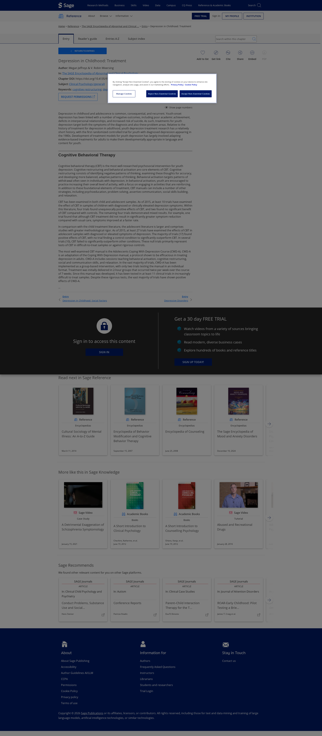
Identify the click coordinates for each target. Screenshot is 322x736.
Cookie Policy (191, 84)
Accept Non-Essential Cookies (195, 93)
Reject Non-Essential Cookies (162, 93)
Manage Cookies (124, 93)
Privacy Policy (177, 84)
